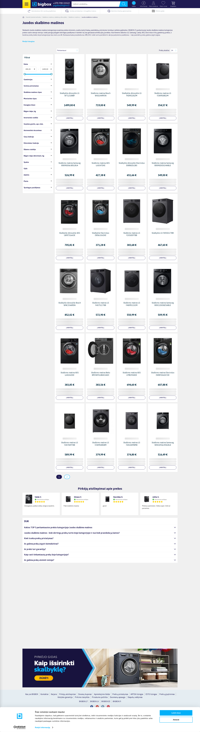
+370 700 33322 (61, 3)
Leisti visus (176, 713)
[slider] (25, 74)
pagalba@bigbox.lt (61, 5)
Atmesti (176, 720)
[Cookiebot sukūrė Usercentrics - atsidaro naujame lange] (19, 727)
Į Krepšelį (69, 118)
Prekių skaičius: (164, 50)
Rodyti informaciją (42, 727)
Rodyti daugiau (28, 41)
